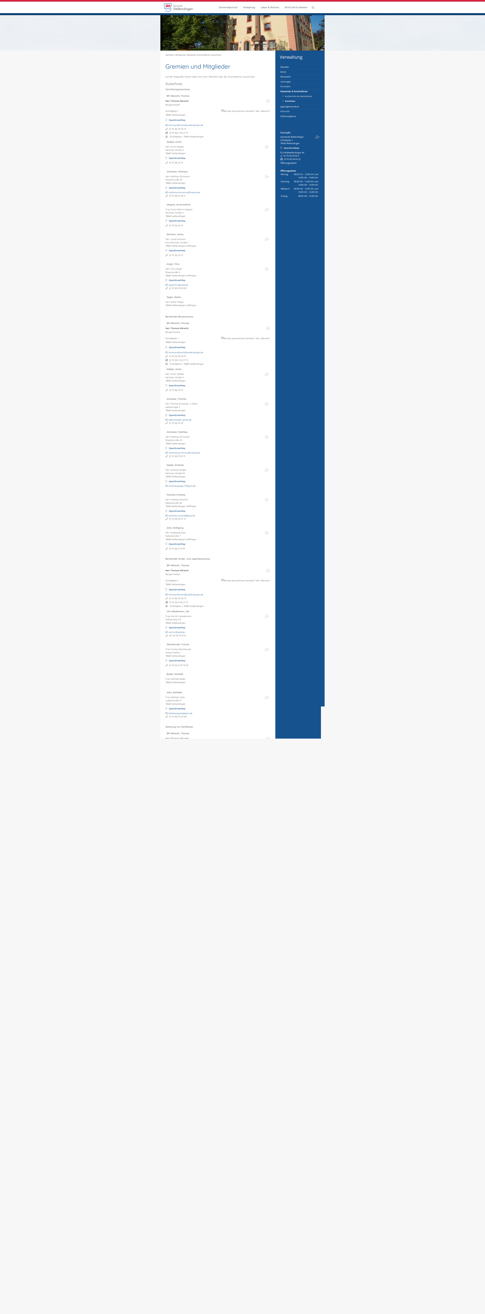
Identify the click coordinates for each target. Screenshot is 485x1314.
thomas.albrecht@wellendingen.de (185, 125)
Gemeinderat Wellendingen (183, 1269)
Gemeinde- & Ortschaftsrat (294, 91)
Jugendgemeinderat (289, 106)
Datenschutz (224, 1311)
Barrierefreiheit (170, 1311)
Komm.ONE (280, 1311)
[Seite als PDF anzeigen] (263, 1279)
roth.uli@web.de (176, 1010)
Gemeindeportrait (228, 7)
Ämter (283, 72)
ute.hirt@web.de (176, 632)
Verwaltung (249, 7)
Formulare (285, 86)
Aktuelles (284, 67)
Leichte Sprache (184, 1311)
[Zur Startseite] (178, 11)
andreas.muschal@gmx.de (181, 515)
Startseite (169, 55)
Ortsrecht (285, 111)
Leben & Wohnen (270, 7)
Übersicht (235, 1311)
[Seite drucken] (257, 1279)
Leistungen (285, 81)
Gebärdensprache (199, 1311)
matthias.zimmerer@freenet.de (184, 192)
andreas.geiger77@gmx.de (182, 486)
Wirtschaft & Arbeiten (296, 7)
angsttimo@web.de (178, 285)
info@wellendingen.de (293, 152)
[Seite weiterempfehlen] (270, 1279)
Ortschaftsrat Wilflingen (181, 1273)
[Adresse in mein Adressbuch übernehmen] (317, 137)
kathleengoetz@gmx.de (180, 713)
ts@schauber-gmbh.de (179, 419)
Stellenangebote (288, 116)
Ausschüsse (290, 101)
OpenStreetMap (291, 148)
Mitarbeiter (285, 76)
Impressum (213, 1311)
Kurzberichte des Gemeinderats (298, 96)
